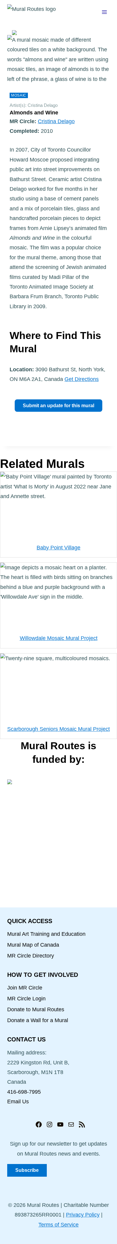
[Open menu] (104, 12)
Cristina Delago (56, 121)
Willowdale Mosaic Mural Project (59, 638)
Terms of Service (58, 1225)
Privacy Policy (83, 1215)
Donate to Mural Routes (35, 1009)
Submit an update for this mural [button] (58, 405)
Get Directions (81, 379)
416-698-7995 (24, 1092)
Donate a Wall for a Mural (37, 1020)
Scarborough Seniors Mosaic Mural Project (58, 729)
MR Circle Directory (30, 956)
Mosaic (18, 95)
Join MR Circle (24, 988)
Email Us (18, 1101)
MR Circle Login (26, 999)
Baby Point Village (58, 548)
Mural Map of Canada (33, 945)
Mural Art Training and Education (46, 934)
